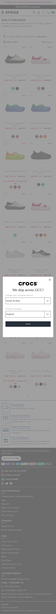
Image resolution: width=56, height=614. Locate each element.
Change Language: (13, 309)
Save (28, 324)
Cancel (28, 331)
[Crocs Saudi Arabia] (28, 284)
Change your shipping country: (19, 295)
